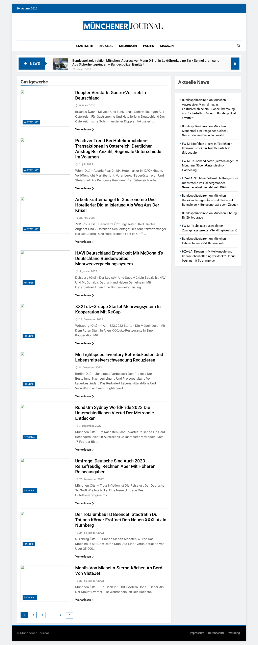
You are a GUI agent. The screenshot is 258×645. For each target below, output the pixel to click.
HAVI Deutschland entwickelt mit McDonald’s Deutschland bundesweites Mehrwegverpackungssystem (119, 258)
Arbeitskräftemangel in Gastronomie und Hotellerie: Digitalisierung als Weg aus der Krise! (117, 205)
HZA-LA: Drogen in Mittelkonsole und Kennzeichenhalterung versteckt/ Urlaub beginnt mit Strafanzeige (208, 256)
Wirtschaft (31, 122)
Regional (106, 46)
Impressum (197, 633)
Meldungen (128, 46)
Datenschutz (216, 633)
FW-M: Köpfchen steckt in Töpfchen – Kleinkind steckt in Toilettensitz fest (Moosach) (207, 148)
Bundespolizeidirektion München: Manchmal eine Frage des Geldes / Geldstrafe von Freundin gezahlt (205, 130)
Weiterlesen (83, 129)
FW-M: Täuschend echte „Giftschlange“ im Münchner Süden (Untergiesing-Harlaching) (210, 165)
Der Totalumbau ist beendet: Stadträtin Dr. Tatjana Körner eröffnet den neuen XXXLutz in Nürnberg (120, 520)
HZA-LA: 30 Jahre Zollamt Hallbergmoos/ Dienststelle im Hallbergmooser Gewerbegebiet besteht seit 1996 (210, 183)
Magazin (167, 46)
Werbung (234, 633)
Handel (28, 282)
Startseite (84, 46)
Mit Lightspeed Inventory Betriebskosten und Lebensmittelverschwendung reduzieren (119, 357)
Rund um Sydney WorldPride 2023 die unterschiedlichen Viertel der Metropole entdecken (114, 413)
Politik (148, 46)
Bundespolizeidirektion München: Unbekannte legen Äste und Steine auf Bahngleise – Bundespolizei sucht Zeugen (210, 200)
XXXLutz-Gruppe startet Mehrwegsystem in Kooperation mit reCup (118, 309)
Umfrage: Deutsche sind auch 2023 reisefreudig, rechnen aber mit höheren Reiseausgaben (115, 466)
